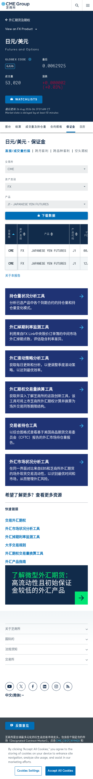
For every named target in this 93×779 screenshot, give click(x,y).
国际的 (9, 639)
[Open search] (76, 5)
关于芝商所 (12, 628)
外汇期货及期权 (19, 20)
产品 (8, 197)
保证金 (70, 127)
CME (59, 741)
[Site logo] (16, 5)
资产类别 (10, 179)
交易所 (9, 162)
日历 (82, 127)
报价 (8, 127)
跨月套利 (41, 150)
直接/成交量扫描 (17, 150)
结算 (18, 127)
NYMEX (75, 741)
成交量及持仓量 (36, 127)
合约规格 (56, 127)
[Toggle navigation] (87, 5)
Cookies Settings (28, 770)
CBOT (66, 741)
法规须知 (11, 649)
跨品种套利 (61, 150)
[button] (23, 99)
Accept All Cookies (60, 770)
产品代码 (73, 234)
